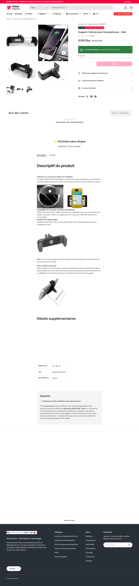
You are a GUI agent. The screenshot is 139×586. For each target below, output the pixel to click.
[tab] (41, 155)
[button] (131, 7)
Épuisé (114, 64)
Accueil (10, 14)
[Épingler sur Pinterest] (95, 96)
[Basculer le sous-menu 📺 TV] (99, 13)
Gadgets (89, 561)
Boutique (18, 14)
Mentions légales (61, 557)
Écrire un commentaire (120, 113)
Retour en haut (69, 520)
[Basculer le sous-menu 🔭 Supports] (48, 13)
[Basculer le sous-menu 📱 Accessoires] (80, 13)
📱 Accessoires (72, 14)
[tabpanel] (69, 272)
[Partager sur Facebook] (91, 96)
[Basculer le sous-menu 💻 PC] (89, 13)
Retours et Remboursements (65, 548)
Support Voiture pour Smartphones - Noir (25, 19)
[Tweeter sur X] (87, 96)
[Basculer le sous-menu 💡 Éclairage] (62, 13)
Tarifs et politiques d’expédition (66, 544)
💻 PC (85, 14)
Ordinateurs (90, 557)
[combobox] (71, 7)
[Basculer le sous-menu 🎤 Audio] (33, 13)
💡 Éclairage (56, 14)
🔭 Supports (41, 14)
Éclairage (89, 552)
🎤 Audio (28, 14)
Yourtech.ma (82, 24)
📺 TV (95, 14)
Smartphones (91, 540)
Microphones (90, 548)
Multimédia (90, 544)
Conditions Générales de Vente (66, 536)
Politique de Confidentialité (65, 540)
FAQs (56, 552)
